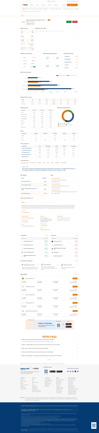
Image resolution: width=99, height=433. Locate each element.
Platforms (56, 4)
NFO (57, 398)
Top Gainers (58, 384)
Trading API (47, 384)
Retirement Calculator (72, 394)
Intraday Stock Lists (53, 397)
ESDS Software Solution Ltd (32, 311)
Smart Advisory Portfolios (36, 391)
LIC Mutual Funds (65, 429)
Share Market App (48, 379)
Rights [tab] (52, 162)
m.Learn (68, 1)
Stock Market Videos (68, 397)
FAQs (26, 397)
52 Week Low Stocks (59, 388)
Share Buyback (58, 392)
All (30, 430)
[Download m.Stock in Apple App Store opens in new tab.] (69, 327)
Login (64, 4)
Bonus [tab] (44, 162)
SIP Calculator (70, 382)
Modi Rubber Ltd (25, 156)
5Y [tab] (58, 31)
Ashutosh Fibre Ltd (30, 278)
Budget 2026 (27, 400)
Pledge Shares (34, 388)
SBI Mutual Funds (58, 429)
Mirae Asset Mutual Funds (34, 429)
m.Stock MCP (47, 386)
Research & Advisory (35, 390)
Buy (69, 21)
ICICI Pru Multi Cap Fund (26, 185)
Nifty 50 (24, 8)
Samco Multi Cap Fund (25, 193)
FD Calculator (70, 384)
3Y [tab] (55, 31)
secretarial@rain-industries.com (28, 226)
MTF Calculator (70, 381)
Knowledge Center (36, 400)
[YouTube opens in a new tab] (78, 371)
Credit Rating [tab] (63, 162)
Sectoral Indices (59, 382)
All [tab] (61, 31)
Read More (24, 210)
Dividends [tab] (39, 162)
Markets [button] (49, 4)
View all (49, 359)
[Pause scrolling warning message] (39, 406)
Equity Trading (25, 11)
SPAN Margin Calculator (72, 392)
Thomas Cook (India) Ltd (26, 148)
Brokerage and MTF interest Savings (71, 398)
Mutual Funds (34, 386)
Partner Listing (23, 387)
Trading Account (31, 398)
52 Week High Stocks (59, 387)
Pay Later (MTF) (34, 387)
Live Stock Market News (60, 379)
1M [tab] (43, 31)
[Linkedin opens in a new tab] (73, 371)
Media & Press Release (24, 384)
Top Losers (58, 386)
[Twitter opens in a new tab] (75, 371)
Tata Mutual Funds (51, 429)
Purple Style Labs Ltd (30, 286)
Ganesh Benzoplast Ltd (26, 150)
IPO (32, 381)
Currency (33, 384)
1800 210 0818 (22, 373)
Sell (75, 21)
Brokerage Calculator (71, 379)
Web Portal (46, 382)
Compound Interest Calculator (73, 388)
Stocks (33, 379)
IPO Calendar (37, 398)
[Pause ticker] (28, 8)
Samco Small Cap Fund (25, 181)
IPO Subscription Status (44, 398)
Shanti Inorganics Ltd (30, 294)
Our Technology (23, 381)
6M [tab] (49, 31)
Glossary (29, 397)
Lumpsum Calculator (71, 386)
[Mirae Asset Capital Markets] (25, 368)
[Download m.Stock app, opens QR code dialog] (93, 425)
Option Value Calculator (72, 391)
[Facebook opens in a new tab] (68, 371)
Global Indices (58, 383)
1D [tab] (36, 31)
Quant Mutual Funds (73, 429)
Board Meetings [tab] (33, 162)
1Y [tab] (52, 31)
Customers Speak (61, 397)
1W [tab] (40, 31)
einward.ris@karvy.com (44, 229)
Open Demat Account (72, 4)
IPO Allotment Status (52, 398)
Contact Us (22, 386)
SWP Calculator (70, 383)
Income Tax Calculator (72, 390)
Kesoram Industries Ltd (26, 154)
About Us (32, 4)
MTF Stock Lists (37, 397)
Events (31, 400)
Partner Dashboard (48, 383)
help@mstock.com (29, 373)
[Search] (48, 1)
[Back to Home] (21, 11)
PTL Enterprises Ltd (25, 152)
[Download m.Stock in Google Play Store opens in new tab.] (69, 324)
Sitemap (32, 397)
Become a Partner (75, 1)
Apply (75, 278)
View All (46, 235)
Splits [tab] (48, 162)
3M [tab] (46, 31)
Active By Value (58, 390)
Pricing (37, 4)
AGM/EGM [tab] (57, 162)
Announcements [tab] (24, 162)
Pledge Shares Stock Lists (45, 397)
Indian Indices (58, 381)
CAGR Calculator (71, 387)
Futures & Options (35, 382)
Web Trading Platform (48, 381)
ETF (32, 383)
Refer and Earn (61, 398)
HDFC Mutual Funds (43, 429)
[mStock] (35, 368)
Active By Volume (59, 391)
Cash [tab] (22, 14)
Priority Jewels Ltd (30, 302)
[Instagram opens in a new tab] (70, 371)
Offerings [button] (43, 4)
